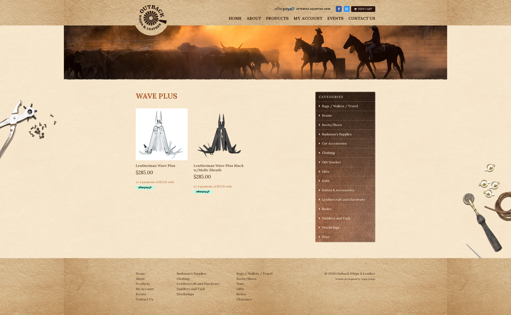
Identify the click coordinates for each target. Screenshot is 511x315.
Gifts (325, 171)
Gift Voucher (331, 162)
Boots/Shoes (332, 125)
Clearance (244, 299)
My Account (308, 18)
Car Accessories (334, 143)
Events (335, 18)
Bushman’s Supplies (191, 273)
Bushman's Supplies (337, 134)
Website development (347, 279)
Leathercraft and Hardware (343, 199)
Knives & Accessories (338, 190)
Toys (325, 237)
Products (277, 18)
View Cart (364, 9)
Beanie (327, 115)
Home (235, 18)
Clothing (328, 153)
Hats (325, 181)
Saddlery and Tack (336, 218)
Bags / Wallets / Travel (340, 106)
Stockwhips (330, 227)
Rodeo (327, 209)
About (254, 18)
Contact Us (362, 18)
